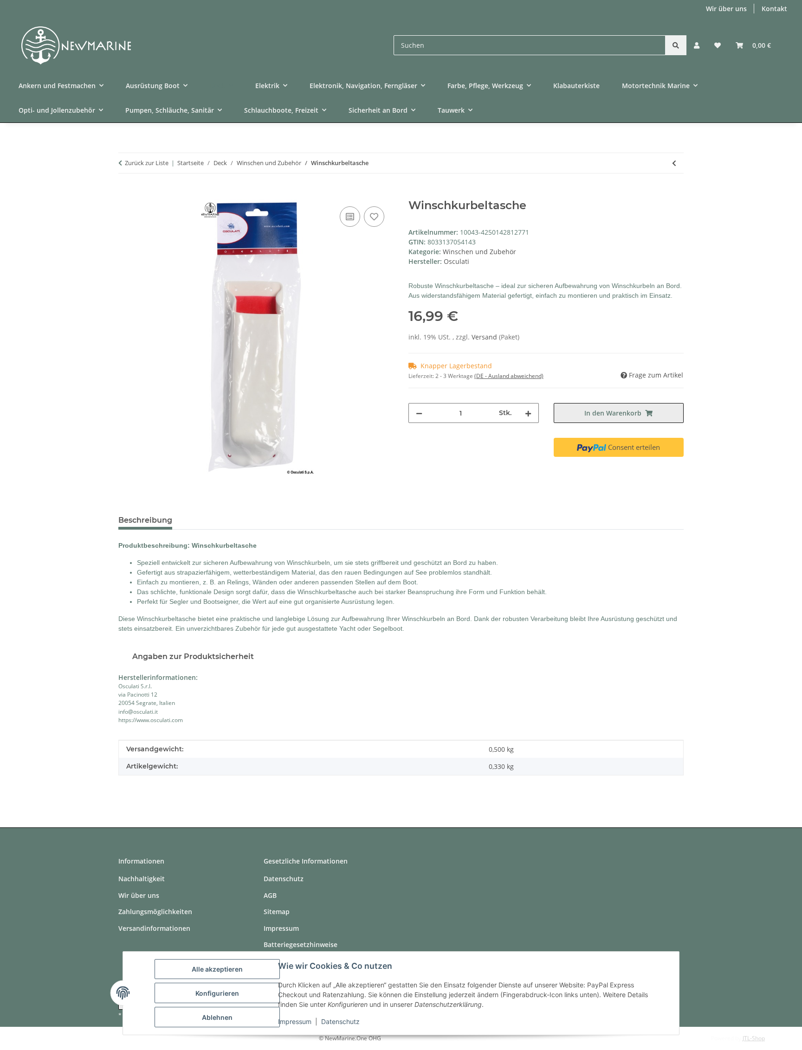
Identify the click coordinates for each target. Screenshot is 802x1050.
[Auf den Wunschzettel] (374, 216)
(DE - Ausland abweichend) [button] (508, 376)
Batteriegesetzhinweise (300, 944)
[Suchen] (675, 45)
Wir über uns (726, 8)
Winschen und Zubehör (479, 251)
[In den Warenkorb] (125, 194)
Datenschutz (340, 1021)
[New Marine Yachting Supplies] (69, 47)
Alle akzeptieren (217, 969)
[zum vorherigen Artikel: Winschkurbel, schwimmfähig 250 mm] (674, 163)
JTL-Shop (754, 1038)
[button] (696, 45)
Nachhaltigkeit (141, 878)
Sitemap (277, 911)
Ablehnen (217, 1017)
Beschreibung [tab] (145, 520)
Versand (485, 337)
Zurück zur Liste (146, 163)
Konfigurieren (217, 993)
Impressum (294, 1021)
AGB (270, 895)
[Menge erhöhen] (528, 413)
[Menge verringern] (419, 413)
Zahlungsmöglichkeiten (155, 911)
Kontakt (774, 8)
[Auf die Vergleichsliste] (350, 216)
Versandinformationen (154, 928)
